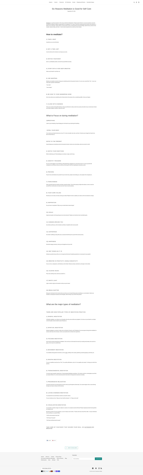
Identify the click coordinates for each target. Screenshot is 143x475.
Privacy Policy (58, 456)
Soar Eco (93, 471)
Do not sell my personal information (48, 458)
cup (58, 411)
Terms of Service (60, 458)
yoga (66, 352)
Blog (66, 458)
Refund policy (44, 459)
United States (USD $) (46, 468)
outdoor (88, 427)
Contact (52, 456)
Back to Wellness (72, 447)
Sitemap (53, 459)
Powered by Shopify (98, 471)
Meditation (48, 22)
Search (42, 456)
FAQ (58, 459)
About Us (47, 456)
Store (49, 459)
